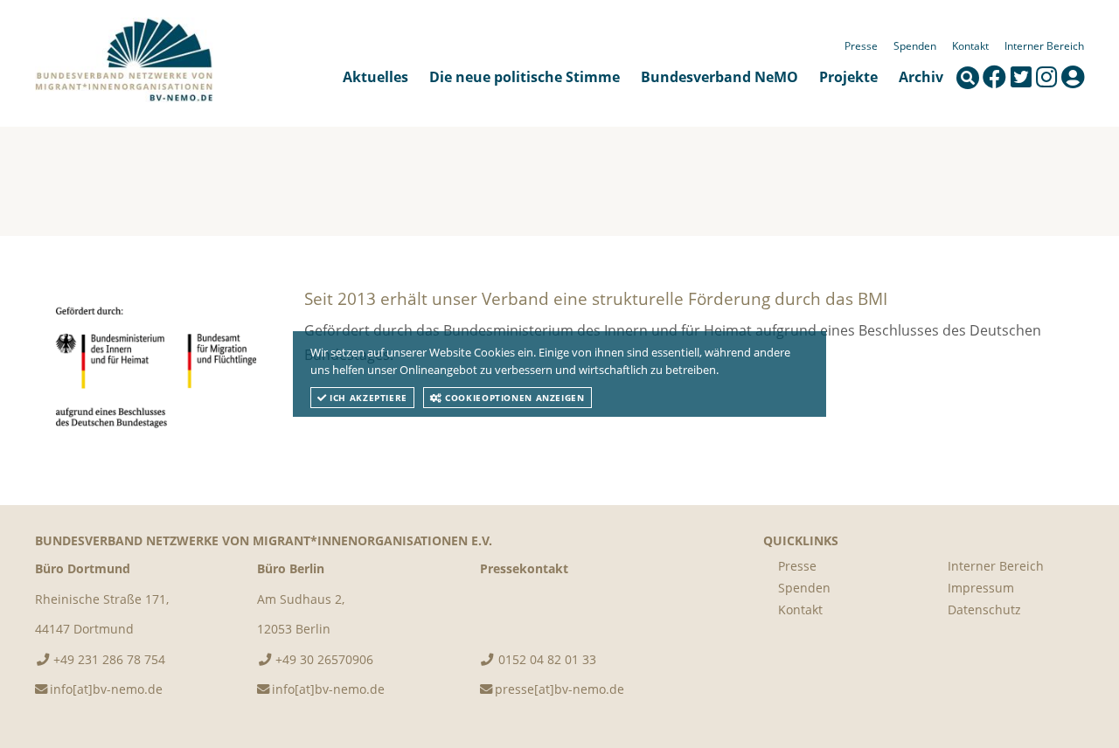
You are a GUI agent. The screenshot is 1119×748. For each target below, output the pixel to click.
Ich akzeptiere (367, 397)
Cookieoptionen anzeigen (513, 397)
